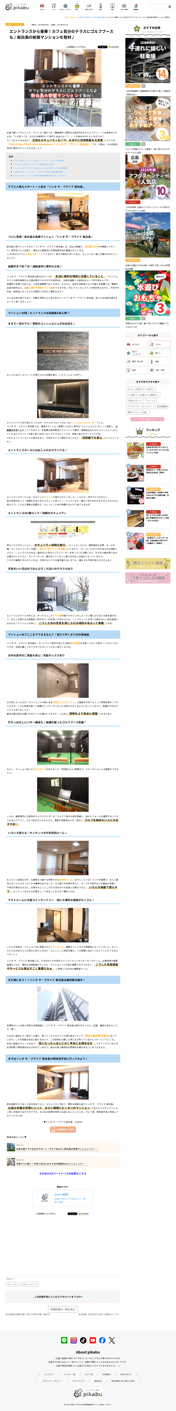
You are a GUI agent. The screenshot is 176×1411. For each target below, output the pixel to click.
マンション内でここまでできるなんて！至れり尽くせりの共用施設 (41, 168)
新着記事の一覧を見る (63, 1309)
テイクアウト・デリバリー (140, 406)
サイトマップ (78, 1381)
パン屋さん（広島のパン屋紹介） (143, 394)
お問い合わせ (126, 1374)
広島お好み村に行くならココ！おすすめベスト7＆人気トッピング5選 (157, 450)
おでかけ (135, 344)
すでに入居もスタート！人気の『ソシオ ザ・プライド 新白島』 (39, 160)
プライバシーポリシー (52, 1381)
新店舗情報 (162, 406)
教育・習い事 (137, 361)
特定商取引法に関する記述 (123, 1381)
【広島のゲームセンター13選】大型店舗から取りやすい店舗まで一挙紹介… (157, 540)
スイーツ (151, 400)
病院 (134, 370)
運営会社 (98, 1381)
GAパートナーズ (29, 1284)
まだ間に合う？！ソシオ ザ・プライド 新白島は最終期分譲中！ (39, 172)
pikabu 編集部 (61, 1194)
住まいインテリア (136, 353)
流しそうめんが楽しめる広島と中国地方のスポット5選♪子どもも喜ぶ (157, 518)
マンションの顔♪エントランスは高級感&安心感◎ (34, 164)
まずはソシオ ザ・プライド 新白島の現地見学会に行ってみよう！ (40, 175)
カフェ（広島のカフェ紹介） (141, 388)
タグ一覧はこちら (147, 419)
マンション (13, 1284)
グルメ (158, 344)
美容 (157, 361)
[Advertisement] (63, 1246)
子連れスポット (135, 400)
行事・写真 (159, 370)
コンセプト (49, 1374)
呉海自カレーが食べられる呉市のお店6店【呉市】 (157, 471)
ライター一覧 (69, 1374)
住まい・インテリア (15, 24)
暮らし (158, 352)
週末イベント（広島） (138, 412)
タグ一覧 (89, 1374)
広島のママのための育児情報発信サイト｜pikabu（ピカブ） (91, 1404)
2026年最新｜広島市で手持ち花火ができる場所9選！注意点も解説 (157, 495)
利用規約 (106, 1374)
